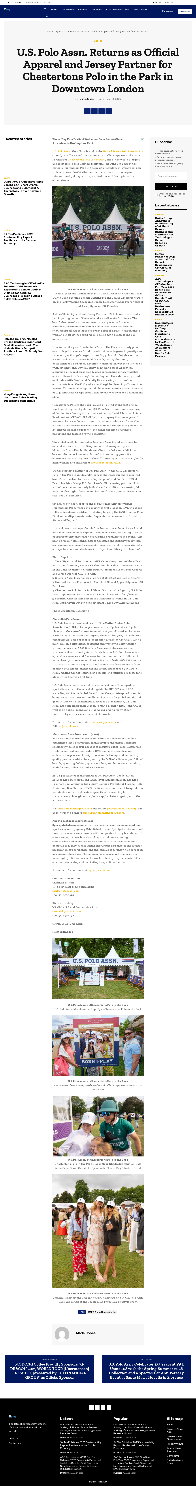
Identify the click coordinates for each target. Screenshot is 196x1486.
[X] (185, 2)
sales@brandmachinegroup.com (103, 812)
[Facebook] (178, 2)
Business (8, 178)
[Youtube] (189, 2)
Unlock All (171, 186)
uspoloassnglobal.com (103, 722)
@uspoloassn (69, 726)
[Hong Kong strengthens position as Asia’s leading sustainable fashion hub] (25, 373)
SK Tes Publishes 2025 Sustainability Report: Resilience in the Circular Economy (20, 238)
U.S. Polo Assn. (61, 151)
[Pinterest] (101, 111)
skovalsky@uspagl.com (67, 911)
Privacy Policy (167, 196)
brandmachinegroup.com (75, 808)
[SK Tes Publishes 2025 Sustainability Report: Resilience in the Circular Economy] (25, 213)
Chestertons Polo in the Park (86, 159)
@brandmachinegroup (122, 808)
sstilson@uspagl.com (65, 891)
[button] (47, 15)
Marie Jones (86, 99)
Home (50, 31)
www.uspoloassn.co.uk (105, 462)
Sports (59, 31)
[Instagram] (182, 2)
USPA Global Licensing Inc (102, 1312)
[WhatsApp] (109, 111)
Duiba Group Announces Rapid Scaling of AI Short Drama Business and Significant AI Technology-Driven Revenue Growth (23, 188)
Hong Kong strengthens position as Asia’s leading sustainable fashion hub (20, 397)
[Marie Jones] (64, 1334)
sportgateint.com (100, 870)
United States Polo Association (123, 151)
